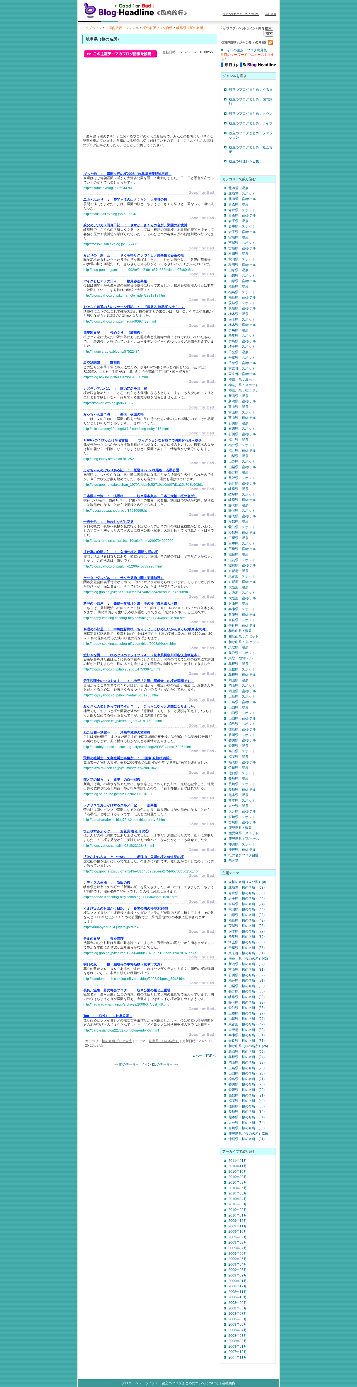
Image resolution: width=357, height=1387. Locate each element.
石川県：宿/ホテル (242, 434)
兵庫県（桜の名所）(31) (246, 1035)
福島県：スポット (241, 292)
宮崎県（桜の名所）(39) (246, 1128)
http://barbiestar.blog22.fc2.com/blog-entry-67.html (121, 1030)
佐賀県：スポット (241, 773)
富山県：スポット (241, 412)
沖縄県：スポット (241, 844)
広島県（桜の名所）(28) (246, 1068)
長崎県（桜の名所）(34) (246, 1112)
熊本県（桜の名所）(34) (246, 1117)
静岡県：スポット (241, 511)
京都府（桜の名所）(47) (246, 1024)
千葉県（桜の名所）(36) (246, 948)
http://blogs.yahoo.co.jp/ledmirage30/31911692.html (122, 721)
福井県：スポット (241, 445)
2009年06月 (237, 1254)
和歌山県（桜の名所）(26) (248, 1046)
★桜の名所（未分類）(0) (247, 882)
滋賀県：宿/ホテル (242, 565)
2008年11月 (237, 1292)
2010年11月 (237, 1166)
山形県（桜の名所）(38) (246, 915)
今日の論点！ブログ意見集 (247, 50)
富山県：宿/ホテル (242, 418)
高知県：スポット (241, 751)
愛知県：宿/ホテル (242, 533)
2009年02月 (237, 1275)
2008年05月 (237, 1324)
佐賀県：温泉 (238, 768)
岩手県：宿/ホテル (242, 232)
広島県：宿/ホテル (242, 702)
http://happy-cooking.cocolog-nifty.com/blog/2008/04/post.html (130, 644)
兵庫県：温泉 (238, 603)
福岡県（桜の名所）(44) (246, 1101)
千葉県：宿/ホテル (242, 363)
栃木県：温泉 (238, 314)
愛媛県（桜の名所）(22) (246, 1090)
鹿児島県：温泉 (240, 828)
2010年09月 (237, 1177)
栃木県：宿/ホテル (242, 325)
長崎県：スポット (241, 784)
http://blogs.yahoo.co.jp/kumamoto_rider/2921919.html (124, 295)
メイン (146, 1064)
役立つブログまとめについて (241, 14)
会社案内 (270, 14)
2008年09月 (237, 1303)
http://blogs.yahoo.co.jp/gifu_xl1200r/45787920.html (122, 566)
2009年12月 (237, 1221)
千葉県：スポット (241, 358)
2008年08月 (237, 1308)
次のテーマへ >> (165, 1064)
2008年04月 (237, 1330)
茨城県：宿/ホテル (242, 308)
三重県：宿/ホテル (242, 549)
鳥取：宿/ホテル (240, 658)
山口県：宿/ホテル (242, 718)
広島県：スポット (241, 696)
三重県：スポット (241, 543)
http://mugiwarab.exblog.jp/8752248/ (111, 352)
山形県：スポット (241, 276)
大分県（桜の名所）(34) (246, 1123)
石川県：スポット (241, 429)
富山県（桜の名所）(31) (246, 970)
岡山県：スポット (241, 686)
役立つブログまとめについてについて (190, 1383)
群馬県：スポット (241, 336)
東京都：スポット (241, 369)
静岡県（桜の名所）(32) (246, 1002)
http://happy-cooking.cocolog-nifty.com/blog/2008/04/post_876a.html (134, 618)
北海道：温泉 (238, 188)
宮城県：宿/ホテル (242, 248)
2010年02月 (237, 1210)
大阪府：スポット (241, 593)
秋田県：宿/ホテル (242, 265)
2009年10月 (237, 1232)
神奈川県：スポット (243, 385)
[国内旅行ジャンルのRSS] (247, 44)
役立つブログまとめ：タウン (250, 114)
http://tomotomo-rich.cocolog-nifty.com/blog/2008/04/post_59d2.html (134, 979)
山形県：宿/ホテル (242, 281)
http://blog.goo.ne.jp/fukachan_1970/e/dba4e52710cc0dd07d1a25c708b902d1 (143, 485)
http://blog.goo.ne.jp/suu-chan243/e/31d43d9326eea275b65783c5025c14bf (141, 871)
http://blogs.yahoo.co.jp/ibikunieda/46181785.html (121, 695)
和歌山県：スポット (243, 636)
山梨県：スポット (241, 461)
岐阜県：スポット (241, 494)
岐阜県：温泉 (238, 489)
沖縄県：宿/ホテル (242, 850)
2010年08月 (237, 1182)
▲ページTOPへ (204, 1056)
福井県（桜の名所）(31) (246, 980)
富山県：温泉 (238, 407)
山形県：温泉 (238, 270)
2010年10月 (237, 1172)
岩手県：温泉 (238, 221)
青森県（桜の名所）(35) (246, 893)
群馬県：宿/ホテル (242, 341)
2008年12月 (237, 1286)
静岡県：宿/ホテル (242, 516)
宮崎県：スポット (241, 817)
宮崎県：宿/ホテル (242, 822)
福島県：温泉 (238, 287)
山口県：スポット (241, 713)
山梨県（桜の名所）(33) (246, 986)
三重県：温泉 (238, 538)
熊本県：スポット (241, 800)
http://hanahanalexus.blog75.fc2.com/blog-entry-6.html (124, 820)
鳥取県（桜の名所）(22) (246, 1052)
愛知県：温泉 (238, 521)
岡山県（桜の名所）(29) (246, 1062)
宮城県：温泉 (238, 237)
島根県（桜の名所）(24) (246, 1057)
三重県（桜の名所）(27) (246, 1013)
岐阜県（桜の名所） (191, 28)
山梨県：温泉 (238, 456)
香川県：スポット (241, 735)
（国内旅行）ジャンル (122, 28)
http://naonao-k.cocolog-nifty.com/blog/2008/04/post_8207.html (130, 897)
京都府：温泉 (238, 571)
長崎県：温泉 (238, 778)
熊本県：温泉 (238, 795)
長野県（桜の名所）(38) (246, 991)
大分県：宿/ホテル (242, 811)
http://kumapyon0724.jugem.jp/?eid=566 (113, 927)
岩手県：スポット (241, 226)
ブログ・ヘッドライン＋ (140, 1383)
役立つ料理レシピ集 (244, 161)
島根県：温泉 (238, 664)
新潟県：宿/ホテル (242, 401)
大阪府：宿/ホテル (242, 598)
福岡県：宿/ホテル (242, 762)
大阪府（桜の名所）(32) (246, 1030)
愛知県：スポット (241, 527)
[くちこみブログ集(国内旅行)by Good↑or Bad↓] (143, 18)
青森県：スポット (241, 210)
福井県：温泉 (238, 440)
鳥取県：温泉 (238, 647)
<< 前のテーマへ (126, 1064)
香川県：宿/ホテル (242, 740)
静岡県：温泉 (238, 505)
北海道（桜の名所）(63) (246, 888)
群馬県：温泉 (238, 330)
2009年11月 (237, 1226)
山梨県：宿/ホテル (242, 467)
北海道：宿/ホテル (242, 199)
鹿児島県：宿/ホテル (243, 839)
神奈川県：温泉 (240, 379)
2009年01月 (237, 1281)
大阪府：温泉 (238, 587)
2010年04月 (237, 1199)
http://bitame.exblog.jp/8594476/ (107, 188)
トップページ (92, 28)
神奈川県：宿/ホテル (243, 390)
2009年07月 (237, 1248)
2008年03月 (237, 1336)
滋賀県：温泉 (238, 554)
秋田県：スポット (241, 259)
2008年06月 (237, 1319)
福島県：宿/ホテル (242, 297)
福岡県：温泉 (238, 757)
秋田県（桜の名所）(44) (246, 909)
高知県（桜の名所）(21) (246, 1095)
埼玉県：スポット (241, 346)
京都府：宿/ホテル (242, 582)
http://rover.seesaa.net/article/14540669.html (116, 511)
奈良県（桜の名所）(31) (246, 1041)
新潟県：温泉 (238, 396)
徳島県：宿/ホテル (242, 729)
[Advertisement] (148, 159)
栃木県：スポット (241, 319)
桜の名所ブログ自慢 (158, 28)
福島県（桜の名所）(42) (246, 920)
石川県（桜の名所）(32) (246, 975)
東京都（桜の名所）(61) (246, 953)
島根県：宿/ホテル (242, 675)
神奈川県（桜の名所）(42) (248, 959)
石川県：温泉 (238, 423)
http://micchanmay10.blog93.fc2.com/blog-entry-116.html (126, 429)
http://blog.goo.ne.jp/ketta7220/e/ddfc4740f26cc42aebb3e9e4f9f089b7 (136, 592)
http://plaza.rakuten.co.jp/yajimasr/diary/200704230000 (125, 768)
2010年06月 (237, 1188)
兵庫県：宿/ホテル (242, 615)
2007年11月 (237, 1357)
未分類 (233, 860)
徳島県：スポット (241, 724)
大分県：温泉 (238, 806)
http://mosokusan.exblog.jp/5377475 (110, 244)
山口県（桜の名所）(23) (246, 1073)
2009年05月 (237, 1259)
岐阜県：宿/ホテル (242, 500)
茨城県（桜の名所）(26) (246, 926)
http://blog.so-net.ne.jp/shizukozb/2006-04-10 (117, 794)
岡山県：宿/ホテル (242, 691)
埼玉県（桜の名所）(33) (246, 942)
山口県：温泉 (238, 708)
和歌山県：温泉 (240, 631)
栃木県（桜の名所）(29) (246, 931)
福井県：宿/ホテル (242, 451)
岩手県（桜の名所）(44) (246, 898)
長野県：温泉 (238, 472)
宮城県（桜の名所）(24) (246, 904)
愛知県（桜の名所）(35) (246, 1008)
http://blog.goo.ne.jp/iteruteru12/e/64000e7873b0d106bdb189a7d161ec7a (139, 953)
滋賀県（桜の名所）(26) (246, 1019)
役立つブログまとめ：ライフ (250, 123)
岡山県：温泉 (238, 680)
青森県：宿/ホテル (242, 215)
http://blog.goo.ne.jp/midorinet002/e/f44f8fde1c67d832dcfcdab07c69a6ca (138, 270)
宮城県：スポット (241, 243)
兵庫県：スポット (241, 609)
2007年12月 (237, 1352)
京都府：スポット (241, 576)
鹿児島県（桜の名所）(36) (248, 1134)
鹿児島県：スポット (243, 833)
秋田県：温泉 (238, 254)
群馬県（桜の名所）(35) (246, 937)
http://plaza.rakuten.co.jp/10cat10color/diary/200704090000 (128, 541)
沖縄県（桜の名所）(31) (246, 1139)
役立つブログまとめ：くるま (250, 90)
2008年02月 (237, 1341)
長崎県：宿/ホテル (242, 790)
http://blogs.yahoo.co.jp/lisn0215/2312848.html (118, 846)
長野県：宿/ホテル (242, 483)
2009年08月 (237, 1242)
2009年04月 (237, 1264)
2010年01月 (237, 1215)
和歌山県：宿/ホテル (243, 642)
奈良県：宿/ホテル (242, 626)
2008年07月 (237, 1314)
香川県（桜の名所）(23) (246, 1084)
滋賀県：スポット (241, 560)
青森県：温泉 (238, 204)
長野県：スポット (241, 478)
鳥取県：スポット (241, 653)
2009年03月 (237, 1270)
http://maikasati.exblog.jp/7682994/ (109, 214)
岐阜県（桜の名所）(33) (246, 997)
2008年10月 (237, 1297)
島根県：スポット (241, 669)
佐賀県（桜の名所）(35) (246, 1106)
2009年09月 (237, 1237)
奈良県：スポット (241, 620)
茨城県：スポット (241, 303)
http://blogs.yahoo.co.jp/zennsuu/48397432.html (119, 321)
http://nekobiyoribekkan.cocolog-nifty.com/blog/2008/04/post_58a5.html (137, 747)
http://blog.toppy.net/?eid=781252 (108, 459)
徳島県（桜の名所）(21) (246, 1079)
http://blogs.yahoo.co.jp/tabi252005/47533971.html (121, 669)
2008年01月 (237, 1346)
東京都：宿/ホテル (242, 374)
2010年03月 (237, 1204)
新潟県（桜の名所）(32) (246, 964)
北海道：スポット (241, 194)
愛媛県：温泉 (238, 746)
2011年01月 (237, 1161)
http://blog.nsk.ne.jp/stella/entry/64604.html (115, 377)
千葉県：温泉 (238, 352)
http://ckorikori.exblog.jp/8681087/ (108, 403)
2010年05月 (237, 1193)
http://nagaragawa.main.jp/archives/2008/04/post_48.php (126, 1004)
